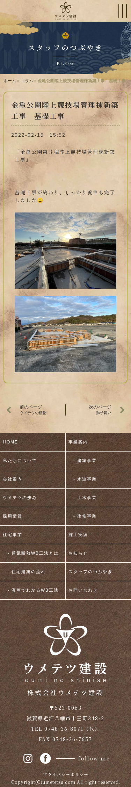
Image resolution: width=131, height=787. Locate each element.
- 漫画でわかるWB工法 (31, 590)
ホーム (9, 80)
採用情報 (12, 516)
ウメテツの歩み (20, 497)
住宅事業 (12, 534)
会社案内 (12, 479)
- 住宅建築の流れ (24, 571)
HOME (10, 442)
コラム (27, 80)
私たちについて (20, 460)
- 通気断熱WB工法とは (31, 553)
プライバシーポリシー (65, 774)
